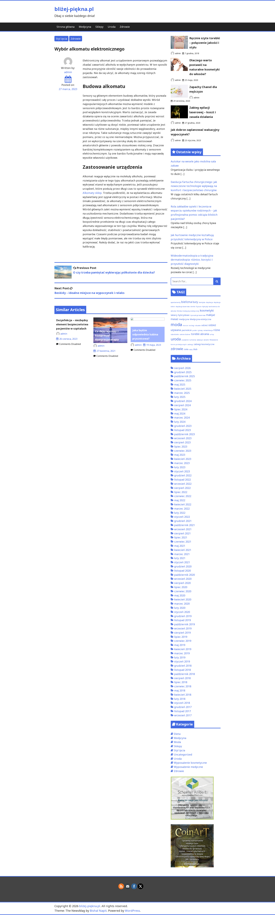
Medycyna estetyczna (200, 319)
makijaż (210, 315)
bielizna (186, 302)
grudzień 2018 (182, 665)
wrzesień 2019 (182, 628)
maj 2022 (179, 500)
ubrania (204, 334)
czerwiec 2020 (182, 591)
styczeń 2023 (182, 471)
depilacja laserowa (183, 307)
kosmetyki (207, 310)
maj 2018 (179, 690)
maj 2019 (179, 645)
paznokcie (187, 330)
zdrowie (177, 348)
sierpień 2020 (182, 583)
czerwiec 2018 (182, 686)
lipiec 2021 (180, 537)
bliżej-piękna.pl (74, 8)
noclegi (191, 325)
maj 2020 (179, 595)
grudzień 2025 (182, 372)
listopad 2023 (182, 430)
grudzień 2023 (182, 426)
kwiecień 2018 (182, 694)
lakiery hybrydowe (180, 315)
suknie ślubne (185, 334)
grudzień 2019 (182, 616)
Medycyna (85, 26)
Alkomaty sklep (92, 193)
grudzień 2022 (182, 475)
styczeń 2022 (182, 516)
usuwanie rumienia (188, 340)
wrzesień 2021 (182, 529)
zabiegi (190, 344)
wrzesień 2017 (182, 715)
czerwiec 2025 (182, 380)
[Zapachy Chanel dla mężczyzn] (179, 96)
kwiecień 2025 (182, 388)
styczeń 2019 (182, 661)
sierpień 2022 (182, 488)
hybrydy (205, 307)
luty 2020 (179, 607)
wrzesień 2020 (182, 578)
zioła (186, 349)
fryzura (198, 307)
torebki (195, 334)
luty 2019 (179, 657)
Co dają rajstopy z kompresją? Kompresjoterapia (107, 335)
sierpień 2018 (182, 678)
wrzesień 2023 (182, 438)
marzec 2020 (182, 603)
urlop (212, 334)
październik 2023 (184, 434)
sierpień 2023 (182, 442)
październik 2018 (184, 674)
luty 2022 (179, 512)
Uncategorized (183, 754)
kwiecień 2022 (182, 504)
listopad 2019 (182, 620)
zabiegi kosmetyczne (204, 344)
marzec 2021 (182, 554)
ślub (195, 349)
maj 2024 (179, 413)
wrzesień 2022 (182, 483)
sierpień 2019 (182, 632)
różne (216, 330)
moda (176, 324)
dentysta (202, 302)
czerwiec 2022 (182, 496)
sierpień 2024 (182, 405)
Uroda (111, 26)
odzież (204, 325)
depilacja (209, 302)
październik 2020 (184, 574)
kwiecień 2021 (182, 550)
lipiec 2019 (180, 636)
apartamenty (175, 302)
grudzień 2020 (182, 566)
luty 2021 (179, 558)
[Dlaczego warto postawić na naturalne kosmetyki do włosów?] (179, 70)
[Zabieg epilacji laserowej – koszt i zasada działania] (179, 117)
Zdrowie (125, 26)
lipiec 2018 (180, 682)
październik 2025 (184, 376)
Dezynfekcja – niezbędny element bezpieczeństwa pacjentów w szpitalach (72, 324)
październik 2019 (184, 624)
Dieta (177, 734)
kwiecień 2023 (182, 459)
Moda (177, 742)
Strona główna (65, 26)
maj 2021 (179, 545)
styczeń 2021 (182, 562)
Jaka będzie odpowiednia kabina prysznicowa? (145, 334)
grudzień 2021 (182, 521)
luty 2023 (179, 467)
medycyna (184, 319)
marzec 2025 (182, 393)
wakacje (200, 340)
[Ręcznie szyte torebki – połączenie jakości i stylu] (179, 48)
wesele (206, 340)
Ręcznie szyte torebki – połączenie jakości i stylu (204, 42)
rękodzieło (175, 334)
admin (68, 72)
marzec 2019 (182, 653)
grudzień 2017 (182, 707)
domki (192, 307)
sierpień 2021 (182, 533)
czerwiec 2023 (182, 450)
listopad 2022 (182, 479)
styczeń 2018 (182, 703)
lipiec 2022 (180, 492)
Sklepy (99, 26)
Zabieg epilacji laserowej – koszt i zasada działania (202, 112)
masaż (174, 319)
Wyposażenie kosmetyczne (190, 762)
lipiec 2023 (180, 446)
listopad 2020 (182, 570)
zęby (190, 349)
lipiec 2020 (180, 587)
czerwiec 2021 (182, 541)
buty (195, 302)
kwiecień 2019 (182, 649)
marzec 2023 (182, 463)
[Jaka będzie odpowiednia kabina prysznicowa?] (148, 319)
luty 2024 (179, 421)
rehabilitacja (208, 330)
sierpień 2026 (182, 368)
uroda (176, 339)
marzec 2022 (182, 508)
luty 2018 (179, 698)
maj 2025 (179, 384)
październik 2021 (184, 525)
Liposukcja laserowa (197, 315)
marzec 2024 (182, 417)
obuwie (198, 325)
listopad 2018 (182, 669)
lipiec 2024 (180, 409)
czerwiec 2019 (182, 640)
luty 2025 (179, 397)
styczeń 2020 (182, 612)
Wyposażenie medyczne (188, 767)
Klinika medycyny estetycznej (188, 311)
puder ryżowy (197, 330)
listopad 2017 (182, 711)
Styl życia (61, 38)
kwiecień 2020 (182, 599)
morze (185, 325)
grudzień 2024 (182, 401)
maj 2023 (179, 454)
